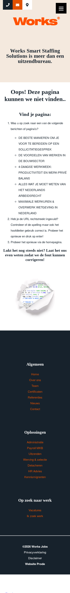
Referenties (35, 397)
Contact (35, 409)
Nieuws (35, 403)
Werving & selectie (35, 459)
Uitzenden (35, 454)
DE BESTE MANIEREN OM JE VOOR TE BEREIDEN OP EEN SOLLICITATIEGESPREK (38, 143)
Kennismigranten (35, 477)
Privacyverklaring (35, 552)
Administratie (35, 442)
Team (35, 386)
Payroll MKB (35, 448)
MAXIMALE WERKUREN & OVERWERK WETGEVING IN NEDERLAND (38, 207)
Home (35, 374)
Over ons (35, 380)
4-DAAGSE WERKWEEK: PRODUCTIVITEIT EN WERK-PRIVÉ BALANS (42, 172)
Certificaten (35, 391)
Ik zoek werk (35, 516)
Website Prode (35, 564)
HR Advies (35, 471)
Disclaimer (35, 558)
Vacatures (35, 510)
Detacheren (35, 465)
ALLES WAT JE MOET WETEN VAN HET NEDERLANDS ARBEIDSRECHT (42, 190)
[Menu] (61, 8)
